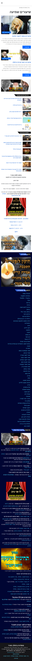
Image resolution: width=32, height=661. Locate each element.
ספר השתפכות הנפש (24, 350)
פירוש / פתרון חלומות (20, 611)
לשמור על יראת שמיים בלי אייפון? (14, 162)
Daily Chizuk (26, 293)
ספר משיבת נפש (25, 362)
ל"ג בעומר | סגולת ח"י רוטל (22, 581)
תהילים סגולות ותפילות (24, 403)
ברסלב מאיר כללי (25, 312)
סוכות (28, 346)
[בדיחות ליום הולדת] (27, 107)
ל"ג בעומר (27, 339)
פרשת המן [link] (28, 451)
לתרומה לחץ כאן (10, 652)
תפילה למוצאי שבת (24, 621)
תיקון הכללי (27, 405)
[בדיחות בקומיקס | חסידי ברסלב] (27, 120)
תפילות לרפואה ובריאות (23, 421)
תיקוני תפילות (26, 407)
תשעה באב (27, 426)
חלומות (28, 330)
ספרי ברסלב (27, 369)
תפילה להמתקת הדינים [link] (25, 535)
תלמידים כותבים (25, 410)
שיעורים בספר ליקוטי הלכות (21, 36)
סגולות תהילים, (13, 634)
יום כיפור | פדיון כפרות (23, 579)
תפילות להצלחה (27, 639)
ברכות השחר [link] (27, 467)
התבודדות (27, 323)
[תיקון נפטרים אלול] (27, 151)
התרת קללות (16, 599)
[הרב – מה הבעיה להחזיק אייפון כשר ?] (27, 138)
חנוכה (28, 332)
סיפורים (28, 348)
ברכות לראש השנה (25, 307)
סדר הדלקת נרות (12, 577)
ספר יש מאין (27, 353)
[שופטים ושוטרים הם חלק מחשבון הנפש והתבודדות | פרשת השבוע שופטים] (27, 144)
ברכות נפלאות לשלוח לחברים (11, 506)
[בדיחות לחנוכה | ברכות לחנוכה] (27, 126)
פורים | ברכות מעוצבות (23, 586)
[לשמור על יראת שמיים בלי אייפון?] (27, 164)
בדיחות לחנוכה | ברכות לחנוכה (14, 124)
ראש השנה (27, 392)
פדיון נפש (27, 373)
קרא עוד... (26, 47)
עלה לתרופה (26, 371)
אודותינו (16, 658)
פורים (28, 376)
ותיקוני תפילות (5, 634)
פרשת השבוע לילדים (24, 382)
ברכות (28, 305)
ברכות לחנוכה (25, 577)
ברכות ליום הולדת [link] (26, 540)
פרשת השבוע (26, 380)
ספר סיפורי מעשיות (25, 364)
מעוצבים (10, 591)
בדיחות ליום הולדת (17, 105)
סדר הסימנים (25, 594)
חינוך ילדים (27, 328)
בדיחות (28, 302)
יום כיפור (27, 337)
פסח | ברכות (26, 589)
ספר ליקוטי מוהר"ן (25, 355)
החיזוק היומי (27, 314)
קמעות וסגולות (26, 389)
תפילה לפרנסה (15, 450)
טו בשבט (27, 334)
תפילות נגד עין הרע (25, 423)
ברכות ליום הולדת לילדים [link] (24, 544)
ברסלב (28, 309)
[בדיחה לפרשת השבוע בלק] (27, 113)
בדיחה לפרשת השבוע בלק (15, 111)
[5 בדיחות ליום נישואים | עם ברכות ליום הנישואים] (27, 100)
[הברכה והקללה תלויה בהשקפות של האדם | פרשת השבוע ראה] (27, 158)
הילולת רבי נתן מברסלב (23, 318)
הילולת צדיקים (26, 316)
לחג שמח (19, 589)
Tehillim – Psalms (25, 298)
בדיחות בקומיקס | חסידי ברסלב (14, 118)
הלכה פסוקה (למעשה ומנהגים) (21, 321)
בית (29, 7)
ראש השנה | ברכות (24, 591)
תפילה (28, 412)
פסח (29, 378)
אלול (29, 300)
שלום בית (27, 401)
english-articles (25, 296)
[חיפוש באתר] (30, 3)
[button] (16, 218)
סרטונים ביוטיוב (18, 531)
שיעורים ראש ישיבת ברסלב (22, 62)
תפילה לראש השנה (15, 594)
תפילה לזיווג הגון (25, 417)
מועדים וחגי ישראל (25, 341)
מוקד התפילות (22, 656)
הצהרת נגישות (16, 654)
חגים (28, 325)
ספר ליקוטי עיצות (25, 357)
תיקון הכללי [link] (26, 470)
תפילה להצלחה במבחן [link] (16, 627)
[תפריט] (2, 3)
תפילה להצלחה (26, 414)
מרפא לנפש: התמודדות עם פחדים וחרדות (19, 344)
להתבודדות (22, 510)
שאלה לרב (27, 394)
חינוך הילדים (18, 514)
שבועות (28, 396)
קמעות (6, 630)
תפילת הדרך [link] (26, 462)
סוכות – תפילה (25, 584)
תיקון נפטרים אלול (17, 149)
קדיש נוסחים (26, 387)
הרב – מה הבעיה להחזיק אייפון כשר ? (13, 136)
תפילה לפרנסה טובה (24, 419)
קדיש (28, 385)
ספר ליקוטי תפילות (25, 360)
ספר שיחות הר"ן (26, 366)
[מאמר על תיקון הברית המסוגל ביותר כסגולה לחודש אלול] (27, 170)
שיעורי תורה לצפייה (25, 398)
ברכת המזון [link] (26, 458)
